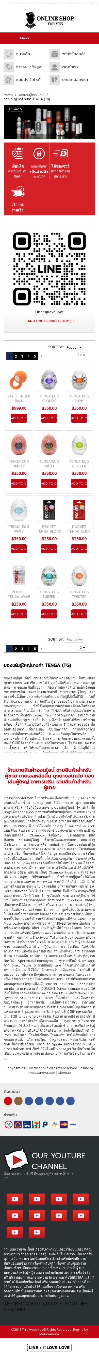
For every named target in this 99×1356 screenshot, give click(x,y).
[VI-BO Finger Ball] (18, 379)
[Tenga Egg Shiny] (79, 379)
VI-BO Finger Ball (18, 398)
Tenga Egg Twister (79, 594)
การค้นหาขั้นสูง (28, 67)
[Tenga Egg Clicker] (79, 444)
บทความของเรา (75, 79)
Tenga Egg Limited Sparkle (19, 466)
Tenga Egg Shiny (79, 398)
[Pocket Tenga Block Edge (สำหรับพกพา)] (49, 509)
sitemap (64, 1072)
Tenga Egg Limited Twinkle (49, 466)
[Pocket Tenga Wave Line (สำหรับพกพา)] (18, 575)
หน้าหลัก (23, 54)
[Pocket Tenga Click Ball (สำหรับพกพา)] (79, 509)
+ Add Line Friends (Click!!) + (49, 321)
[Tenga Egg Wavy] (18, 509)
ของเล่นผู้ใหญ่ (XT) (31, 95)
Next (41, 356)
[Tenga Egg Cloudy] (49, 379)
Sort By (55, 347)
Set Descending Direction (87, 347)
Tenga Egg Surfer (49, 594)
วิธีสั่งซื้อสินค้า (74, 54)
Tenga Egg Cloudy (49, 398)
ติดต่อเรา (70, 67)
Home (8, 95)
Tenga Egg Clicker (79, 463)
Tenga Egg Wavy (19, 529)
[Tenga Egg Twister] (79, 575)
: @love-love (49, 312)
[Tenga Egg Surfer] (49, 575)
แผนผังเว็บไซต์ (28, 79)
